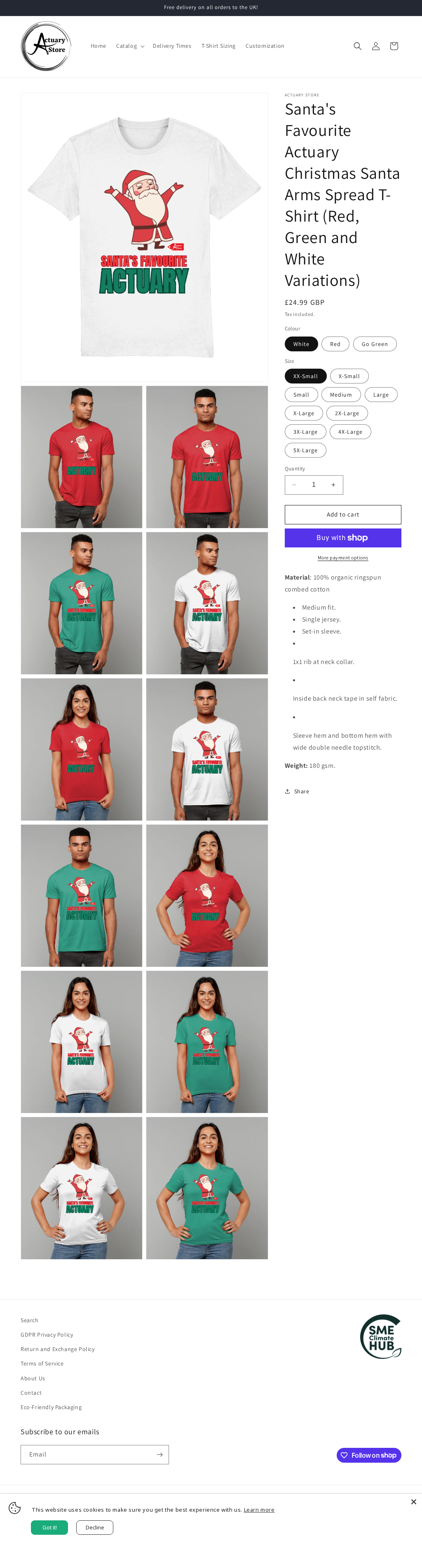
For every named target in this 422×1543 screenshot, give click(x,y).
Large (381, 394)
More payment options (343, 557)
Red (335, 344)
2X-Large (347, 413)
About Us (33, 1378)
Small (301, 394)
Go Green (375, 344)
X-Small (349, 376)
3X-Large (305, 431)
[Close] (414, 1502)
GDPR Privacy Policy (47, 1334)
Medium (341, 394)
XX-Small (305, 376)
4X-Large (350, 431)
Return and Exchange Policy (58, 1349)
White (301, 344)
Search (30, 1320)
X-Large (303, 413)
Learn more (259, 1509)
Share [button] (301, 791)
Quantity (295, 468)
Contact (31, 1392)
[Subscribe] (159, 1454)
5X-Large (305, 450)
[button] (129, 45)
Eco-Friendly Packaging (51, 1407)
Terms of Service (42, 1363)
